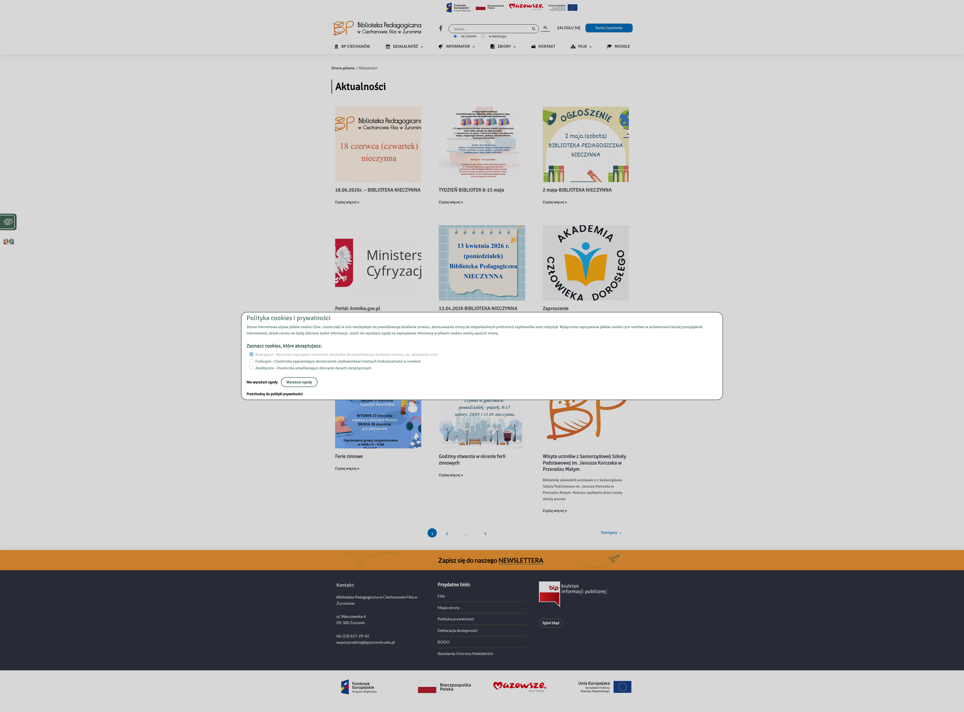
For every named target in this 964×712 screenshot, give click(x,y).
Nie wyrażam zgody (262, 382)
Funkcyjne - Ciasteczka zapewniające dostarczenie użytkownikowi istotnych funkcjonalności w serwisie (338, 361)
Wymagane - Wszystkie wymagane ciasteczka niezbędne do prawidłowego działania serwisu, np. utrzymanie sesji (346, 354)
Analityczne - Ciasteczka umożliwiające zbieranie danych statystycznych (313, 368)
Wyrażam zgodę (299, 382)
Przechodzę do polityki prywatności (275, 394)
